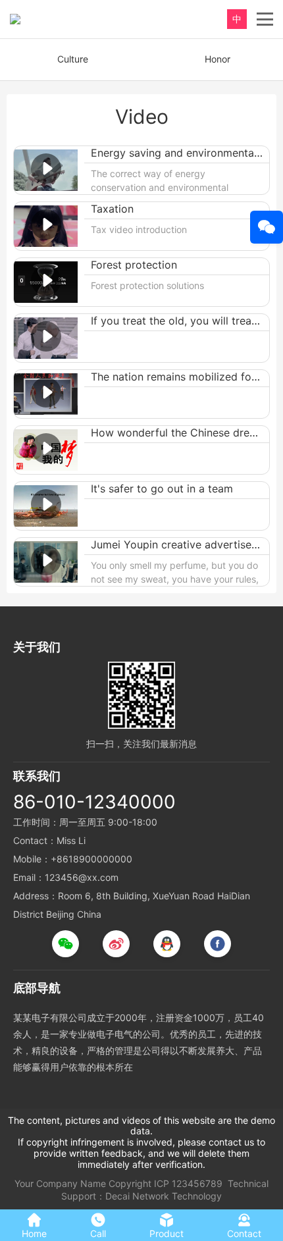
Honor (217, 59)
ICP (161, 1183)
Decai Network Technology (163, 1195)
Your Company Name (60, 1183)
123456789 (197, 1183)
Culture (72, 59)
